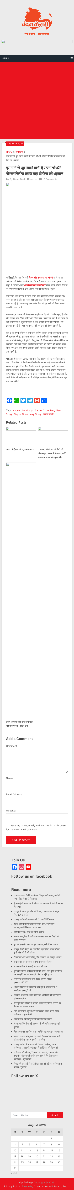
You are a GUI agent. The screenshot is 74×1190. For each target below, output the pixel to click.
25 (22, 1162)
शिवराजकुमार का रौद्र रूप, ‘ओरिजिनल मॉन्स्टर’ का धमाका (38, 1031)
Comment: (12, 745)
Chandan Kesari (42, 1186)
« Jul (14, 1173)
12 (29, 1150)
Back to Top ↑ (62, 1186)
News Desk (19, 179)
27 (36, 1162)
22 (51, 1156)
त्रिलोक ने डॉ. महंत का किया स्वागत (29, 931)
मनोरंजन (19, 151)
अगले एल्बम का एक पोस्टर (35, 285)
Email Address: (14, 794)
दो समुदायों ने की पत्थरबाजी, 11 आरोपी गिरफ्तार (34, 919)
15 (51, 1150)
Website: (11, 810)
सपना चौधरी (48, 414)
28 (44, 1162)
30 (58, 1162)
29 (51, 1162)
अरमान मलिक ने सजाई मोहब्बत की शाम (30, 966)
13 (36, 1150)
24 (14, 1162)
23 (58, 1156)
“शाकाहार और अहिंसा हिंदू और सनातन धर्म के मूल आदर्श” (37, 957)
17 (15, 1156)
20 (36, 1156)
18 (22, 1156)
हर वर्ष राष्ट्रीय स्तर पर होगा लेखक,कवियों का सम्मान (36, 944)
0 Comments (50, 179)
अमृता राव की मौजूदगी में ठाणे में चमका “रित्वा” (33, 961)
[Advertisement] (37, 100)
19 (29, 1156)
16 (58, 1150)
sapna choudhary (23, 410)
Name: (9, 778)
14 (44, 1150)
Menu (5, 58)
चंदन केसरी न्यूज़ (26, 1182)
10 (15, 1150)
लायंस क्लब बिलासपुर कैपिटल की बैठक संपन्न (33, 1019)
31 (15, 1168)
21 (44, 1156)
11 (22, 1150)
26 (29, 1162)
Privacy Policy (12, 1186)
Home (9, 151)
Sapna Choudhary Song (27, 414)
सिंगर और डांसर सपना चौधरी (41, 277)
